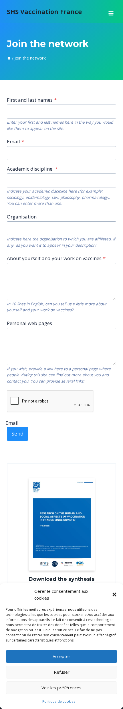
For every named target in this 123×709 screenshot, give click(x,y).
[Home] (9, 58)
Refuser (62, 672)
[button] (114, 594)
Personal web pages (29, 323)
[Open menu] (111, 11)
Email (15, 141)
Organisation (22, 216)
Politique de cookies (58, 701)
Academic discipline (32, 168)
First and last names (32, 100)
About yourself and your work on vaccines (56, 258)
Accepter (61, 656)
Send (17, 433)
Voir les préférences (61, 687)
